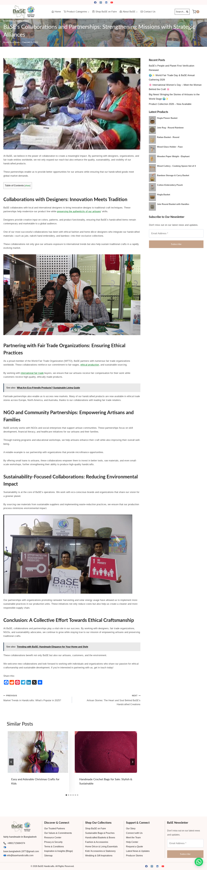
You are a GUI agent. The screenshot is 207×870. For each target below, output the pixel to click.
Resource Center (52, 837)
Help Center (132, 842)
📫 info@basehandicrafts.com (18, 855)
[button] (199, 862)
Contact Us (149, 11)
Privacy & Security (53, 842)
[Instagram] (100, 2)
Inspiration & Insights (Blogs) (16, 21)
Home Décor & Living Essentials (101, 846)
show (27, 185)
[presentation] (38, 752)
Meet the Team (133, 837)
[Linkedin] (106, 2)
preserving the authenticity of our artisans (79, 211)
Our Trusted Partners (54, 828)
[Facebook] (95, 2)
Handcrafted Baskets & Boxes (100, 837)
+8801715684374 (16, 843)
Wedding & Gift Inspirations (98, 855)
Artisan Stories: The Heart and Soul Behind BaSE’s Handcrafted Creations (113, 700)
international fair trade (32, 373)
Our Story (130, 828)
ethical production (89, 364)
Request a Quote (134, 846)
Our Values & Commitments (58, 833)
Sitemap (48, 855)
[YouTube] (111, 2)
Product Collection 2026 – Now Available (170, 104)
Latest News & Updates (138, 851)
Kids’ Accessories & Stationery (100, 851)
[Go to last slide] (11, 762)
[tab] (66, 795)
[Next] (132, 762)
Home (58, 11)
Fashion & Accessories (96, 842)
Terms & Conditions (54, 846)
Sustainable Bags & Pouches (99, 833)
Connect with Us (134, 833)
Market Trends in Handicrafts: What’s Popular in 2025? (32, 698)
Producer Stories (134, 855)
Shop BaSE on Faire (106, 11)
